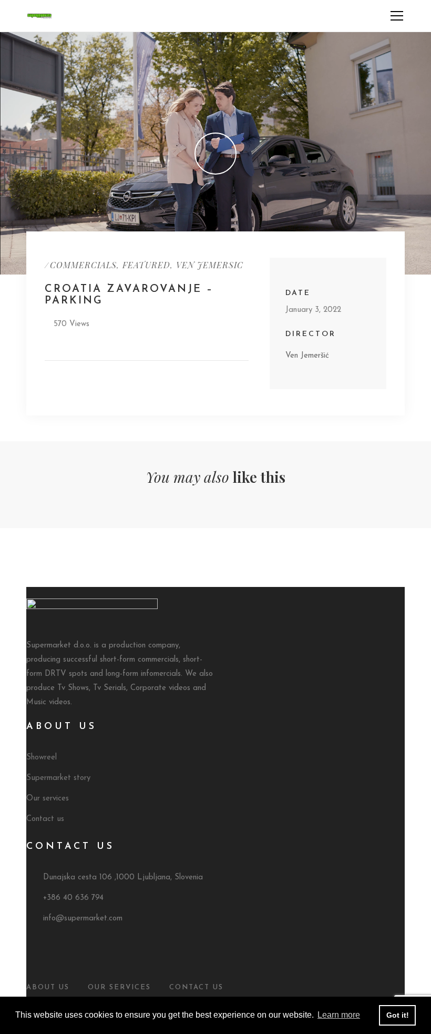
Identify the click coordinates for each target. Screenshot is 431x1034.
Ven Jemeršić (307, 356)
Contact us (45, 819)
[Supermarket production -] (39, 15)
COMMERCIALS (83, 264)
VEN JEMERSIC (209, 264)
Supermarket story (58, 778)
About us (47, 987)
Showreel (41, 758)
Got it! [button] (397, 1015)
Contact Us (196, 987)
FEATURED (146, 264)
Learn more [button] (338, 1014)
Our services (47, 799)
